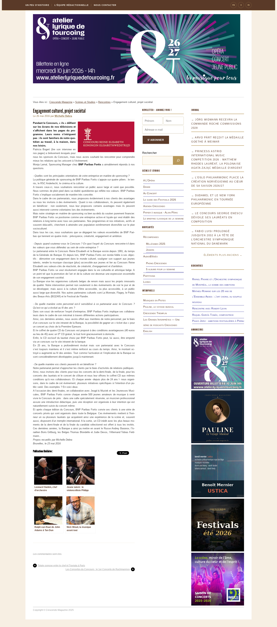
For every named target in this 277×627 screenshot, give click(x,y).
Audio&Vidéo (150, 256)
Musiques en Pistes (154, 300)
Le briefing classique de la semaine (163, 218)
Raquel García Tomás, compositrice (213, 314)
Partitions (149, 275)
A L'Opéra (149, 180)
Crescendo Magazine (60, 102)
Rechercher (149, 152)
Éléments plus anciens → (223, 255)
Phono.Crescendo (156, 263)
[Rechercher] (178, 160)
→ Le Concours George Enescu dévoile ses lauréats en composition (217, 217)
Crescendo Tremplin (155, 313)
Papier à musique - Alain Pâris (160, 212)
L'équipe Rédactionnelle (71, 5)
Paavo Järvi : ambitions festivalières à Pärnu (218, 320)
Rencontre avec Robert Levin (209, 308)
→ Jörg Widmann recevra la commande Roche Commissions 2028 (216, 123)
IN (248, 5)
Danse (146, 186)
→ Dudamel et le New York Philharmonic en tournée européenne (213, 199)
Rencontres (104, 102)
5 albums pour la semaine (160, 269)
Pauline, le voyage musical (158, 306)
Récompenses (151, 236)
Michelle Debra (63, 116)
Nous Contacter (105, 5)
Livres (147, 281)
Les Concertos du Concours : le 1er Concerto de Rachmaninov (98, 569)
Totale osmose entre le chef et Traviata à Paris (61, 565)
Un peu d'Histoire (37, 5)
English (147, 331)
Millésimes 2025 (155, 243)
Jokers (150, 249)
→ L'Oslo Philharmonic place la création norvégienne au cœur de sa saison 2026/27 (217, 181)
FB (233, 5)
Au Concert (150, 193)
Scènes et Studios (85, 102)
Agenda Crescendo (154, 206)
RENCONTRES (197, 265)
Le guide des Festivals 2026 (159, 199)
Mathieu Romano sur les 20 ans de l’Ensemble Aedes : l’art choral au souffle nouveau (217, 297)
